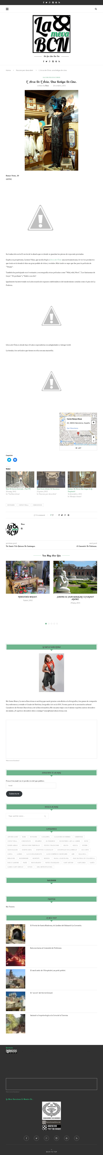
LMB (73, 854)
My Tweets (10, 906)
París (25, 863)
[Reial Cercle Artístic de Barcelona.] (51, 479)
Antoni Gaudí (13, 837)
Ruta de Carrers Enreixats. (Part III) (18, 489)
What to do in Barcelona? (12, 760)
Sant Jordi (82, 863)
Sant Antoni (68, 863)
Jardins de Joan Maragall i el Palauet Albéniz (75, 598)
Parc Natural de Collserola (84, 858)
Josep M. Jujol (27, 850)
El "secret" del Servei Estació (41, 993)
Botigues (11, 505)
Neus (47, 85)
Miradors (11, 858)
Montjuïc (36, 858)
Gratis (65, 845)
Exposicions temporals (31, 845)
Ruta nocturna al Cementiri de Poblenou (45, 948)
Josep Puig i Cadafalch (44, 850)
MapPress (76, 444)
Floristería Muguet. (27, 597)
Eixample (38, 841)
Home (8, 70)
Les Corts (85, 850)
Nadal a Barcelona (61, 858)
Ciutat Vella (24, 505)
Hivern (84, 845)
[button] (78, 434)
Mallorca (82, 854)
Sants (92, 863)
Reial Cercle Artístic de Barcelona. (48, 489)
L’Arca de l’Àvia (55, 259)
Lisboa (10, 854)
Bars (24, 837)
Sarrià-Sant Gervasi (15, 867)
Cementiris (79, 837)
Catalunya (45, 837)
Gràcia (75, 845)
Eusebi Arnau (13, 845)
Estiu (86, 841)
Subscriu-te (14, 794)
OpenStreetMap (92, 444)
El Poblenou (50, 841)
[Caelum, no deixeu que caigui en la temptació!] (82, 479)
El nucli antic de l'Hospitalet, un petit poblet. (48, 970)
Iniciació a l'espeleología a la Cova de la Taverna (49, 1015)
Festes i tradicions (51, 845)
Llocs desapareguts (34, 854)
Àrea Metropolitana (44, 867)
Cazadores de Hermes (62, 837)
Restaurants (36, 863)
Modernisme (23, 858)
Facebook (51, 880)
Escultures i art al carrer (69, 841)
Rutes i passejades (52, 863)
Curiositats (37, 505)
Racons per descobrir (24, 70)
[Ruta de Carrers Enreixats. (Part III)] (20, 479)
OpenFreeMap (83, 444)
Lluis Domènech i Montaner (56, 854)
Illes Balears (13, 850)
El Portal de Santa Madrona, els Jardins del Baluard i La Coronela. (56, 925)
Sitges (30, 867)
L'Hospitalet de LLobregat (67, 850)
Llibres (19, 854)
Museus (47, 858)
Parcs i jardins (13, 863)
